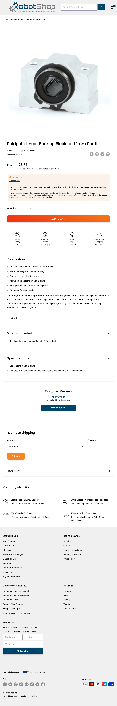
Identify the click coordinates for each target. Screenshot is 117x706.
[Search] (101, 7)
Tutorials (67, 604)
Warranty (7, 563)
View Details (45, 245)
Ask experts (72, 245)
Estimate (16, 456)
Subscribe (22, 651)
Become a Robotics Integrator (17, 591)
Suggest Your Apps (12, 608)
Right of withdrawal (11, 576)
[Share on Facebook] (92, 154)
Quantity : (12, 208)
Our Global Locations (11, 672)
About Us (67, 541)
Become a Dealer (11, 600)
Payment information (12, 567)
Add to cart (58, 219)
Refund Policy (13, 471)
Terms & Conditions (72, 550)
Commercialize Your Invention (17, 613)
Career (66, 545)
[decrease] (22, 208)
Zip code (92, 440)
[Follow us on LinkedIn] (37, 684)
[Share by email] (108, 154)
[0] (112, 7)
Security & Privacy (72, 554)
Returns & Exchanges (13, 554)
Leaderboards (69, 608)
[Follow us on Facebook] (5, 684)
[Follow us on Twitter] (10, 684)
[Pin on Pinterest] (97, 154)
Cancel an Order (10, 559)
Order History (9, 545)
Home (5, 19)
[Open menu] (4, 7)
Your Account (9, 541)
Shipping (7, 550)
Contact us (8, 572)
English (38, 672)
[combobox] (79, 7)
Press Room (69, 559)
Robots (66, 600)
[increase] (39, 208)
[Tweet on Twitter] (102, 154)
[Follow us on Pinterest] (21, 684)
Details (17, 245)
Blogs (66, 595)
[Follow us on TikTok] (32, 684)
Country (11, 440)
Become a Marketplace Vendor (17, 595)
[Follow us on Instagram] (16, 684)
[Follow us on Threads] (43, 684)
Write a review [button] (58, 407)
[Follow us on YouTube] (27, 684)
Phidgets (12, 151)
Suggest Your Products (13, 604)
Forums (67, 591)
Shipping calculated (39, 169)
